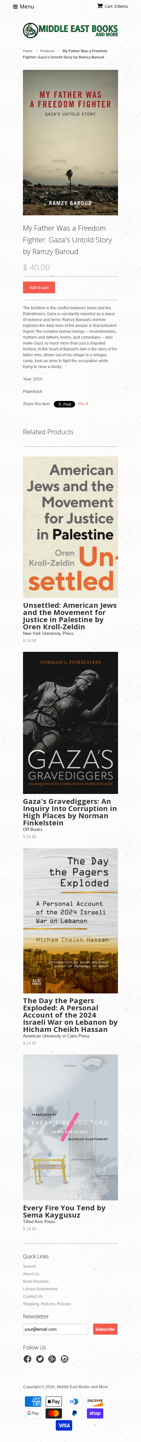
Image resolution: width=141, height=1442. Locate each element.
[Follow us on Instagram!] (65, 1361)
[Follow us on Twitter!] (41, 1361)
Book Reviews (36, 1281)
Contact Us (33, 1296)
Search (29, 1266)
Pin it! (83, 404)
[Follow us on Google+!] (53, 1361)
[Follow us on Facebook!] (28, 1361)
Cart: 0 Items (116, 6)
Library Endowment (40, 1289)
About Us (31, 1274)
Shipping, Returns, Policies (47, 1304)
